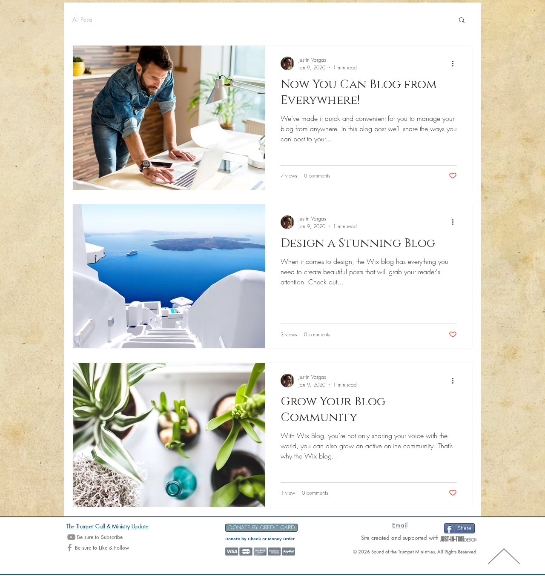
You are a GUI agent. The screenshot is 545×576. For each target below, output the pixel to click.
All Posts (82, 19)
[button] (462, 20)
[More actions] (455, 63)
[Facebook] (70, 548)
